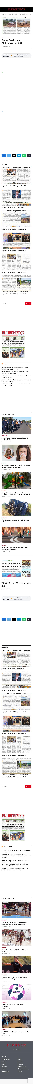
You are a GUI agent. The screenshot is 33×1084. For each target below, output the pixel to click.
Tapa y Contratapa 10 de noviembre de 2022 (16, 14)
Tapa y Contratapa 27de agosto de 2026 (14, 186)
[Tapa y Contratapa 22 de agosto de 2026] (16, 283)
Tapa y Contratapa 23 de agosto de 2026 (14, 272)
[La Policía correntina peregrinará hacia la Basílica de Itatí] (16, 425)
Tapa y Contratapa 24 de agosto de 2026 (14, 250)
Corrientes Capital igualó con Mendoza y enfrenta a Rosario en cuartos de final (14, 923)
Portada (3, 14)
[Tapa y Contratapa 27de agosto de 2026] (16, 175)
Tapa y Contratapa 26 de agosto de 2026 (14, 207)
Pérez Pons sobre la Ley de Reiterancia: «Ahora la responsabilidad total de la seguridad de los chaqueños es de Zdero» (16, 856)
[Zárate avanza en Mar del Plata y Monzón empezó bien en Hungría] (16, 964)
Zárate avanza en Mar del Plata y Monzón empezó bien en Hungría (14, 978)
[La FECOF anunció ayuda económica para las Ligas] (16, 1019)
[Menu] (3, 9)
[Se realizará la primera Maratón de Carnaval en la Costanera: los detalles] (16, 535)
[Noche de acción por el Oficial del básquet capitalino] (16, 937)
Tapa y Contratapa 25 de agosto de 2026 (14, 229)
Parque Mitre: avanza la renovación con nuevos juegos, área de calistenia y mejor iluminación (16, 493)
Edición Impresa (5, 37)
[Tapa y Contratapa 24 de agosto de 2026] (16, 240)
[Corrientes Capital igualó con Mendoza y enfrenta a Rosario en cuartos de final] (16, 910)
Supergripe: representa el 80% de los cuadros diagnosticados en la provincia (16, 466)
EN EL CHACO (7, 364)
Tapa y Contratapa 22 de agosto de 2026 (14, 294)
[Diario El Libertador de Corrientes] (16, 10)
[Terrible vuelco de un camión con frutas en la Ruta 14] (16, 507)
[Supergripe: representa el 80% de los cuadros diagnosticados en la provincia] (16, 453)
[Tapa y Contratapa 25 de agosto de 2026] (16, 218)
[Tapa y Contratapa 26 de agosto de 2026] (16, 197)
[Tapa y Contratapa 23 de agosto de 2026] (16, 262)
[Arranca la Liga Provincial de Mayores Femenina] (16, 992)
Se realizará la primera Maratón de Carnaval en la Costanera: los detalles (16, 548)
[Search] (30, 9)
